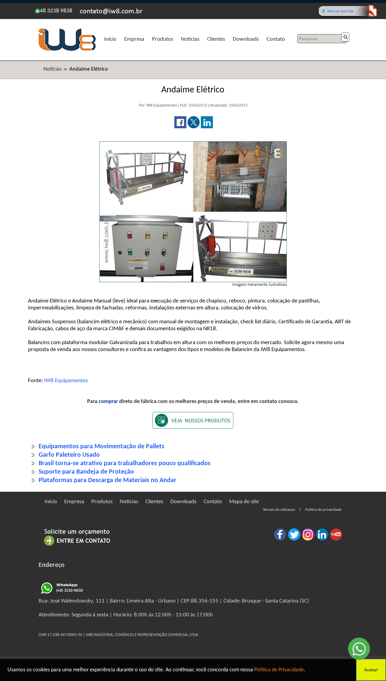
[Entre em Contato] (77, 545)
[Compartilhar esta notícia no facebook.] (180, 127)
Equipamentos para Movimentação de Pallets (101, 446)
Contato (276, 39)
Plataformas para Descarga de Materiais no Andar (107, 480)
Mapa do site (244, 502)
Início (110, 39)
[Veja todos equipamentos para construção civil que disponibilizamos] (193, 424)
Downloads (246, 39)
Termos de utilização (279, 510)
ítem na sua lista (340, 11)
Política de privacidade (323, 510)
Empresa (134, 39)
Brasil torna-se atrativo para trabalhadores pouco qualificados (124, 463)
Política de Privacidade (279, 670)
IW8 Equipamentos (66, 381)
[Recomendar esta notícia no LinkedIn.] (207, 127)
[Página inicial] (67, 50)
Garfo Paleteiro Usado (69, 455)
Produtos (162, 39)
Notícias (190, 39)
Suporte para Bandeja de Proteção (86, 471)
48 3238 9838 (56, 11)
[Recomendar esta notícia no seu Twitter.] (194, 127)
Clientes (216, 39)
